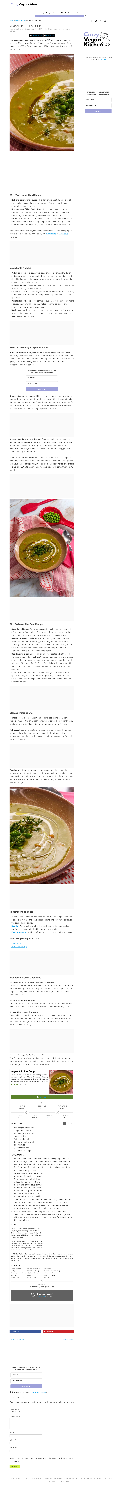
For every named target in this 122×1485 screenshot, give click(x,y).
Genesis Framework (68, 1478)
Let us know (41, 1296)
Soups (22, 20)
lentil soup (63, 234)
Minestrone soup (19, 946)
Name (13, 1432)
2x (68, 1124)
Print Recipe (50, 35)
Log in (69, 1481)
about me (103, 59)
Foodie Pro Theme (42, 1478)
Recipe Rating (14, 1409)
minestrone (51, 234)
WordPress (87, 1478)
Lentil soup (16, 943)
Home (12, 20)
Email (13, 1440)
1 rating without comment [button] (37, 1392)
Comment (15, 1417)
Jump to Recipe (37, 35)
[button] (11, 1084)
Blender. (15, 926)
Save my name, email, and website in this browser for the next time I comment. (41, 1460)
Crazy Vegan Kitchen (61, 4)
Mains (17, 20)
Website (13, 1447)
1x (64, 1124)
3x (71, 1124)
